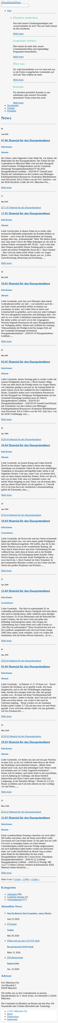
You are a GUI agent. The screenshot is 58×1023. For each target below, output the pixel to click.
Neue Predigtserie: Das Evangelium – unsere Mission (29, 913)
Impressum (12, 1019)
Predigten (11, 111)
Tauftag (10, 930)
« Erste (17, 879)
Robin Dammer (6, 147)
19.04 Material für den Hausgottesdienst (25, 520)
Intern (10, 1014)
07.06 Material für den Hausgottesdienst (25, 140)
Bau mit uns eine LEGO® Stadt (20, 947)
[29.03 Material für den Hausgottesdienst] (21, 736)
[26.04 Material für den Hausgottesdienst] (21, 439)
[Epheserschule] (15, 957)
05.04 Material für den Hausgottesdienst (25, 666)
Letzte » (36, 879)
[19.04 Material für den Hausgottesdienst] (21, 515)
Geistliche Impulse (16, 897)
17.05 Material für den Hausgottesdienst (25, 213)
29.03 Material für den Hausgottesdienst (25, 742)
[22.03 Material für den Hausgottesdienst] (21, 812)
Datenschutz (13, 1016)
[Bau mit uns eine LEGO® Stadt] (23, 940)
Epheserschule (13, 963)
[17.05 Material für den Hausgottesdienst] (21, 207)
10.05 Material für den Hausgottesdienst (25, 283)
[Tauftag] (12, 924)
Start (9, 10)
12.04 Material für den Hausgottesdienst (25, 590)
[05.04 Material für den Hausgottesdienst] (21, 660)
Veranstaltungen (7, 533)
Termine (11, 108)
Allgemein (4, 152)
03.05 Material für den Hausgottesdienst (25, 361)
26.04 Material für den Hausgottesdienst (25, 445)
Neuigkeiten (13, 105)
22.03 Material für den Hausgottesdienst (25, 817)
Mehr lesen (18, 33)
